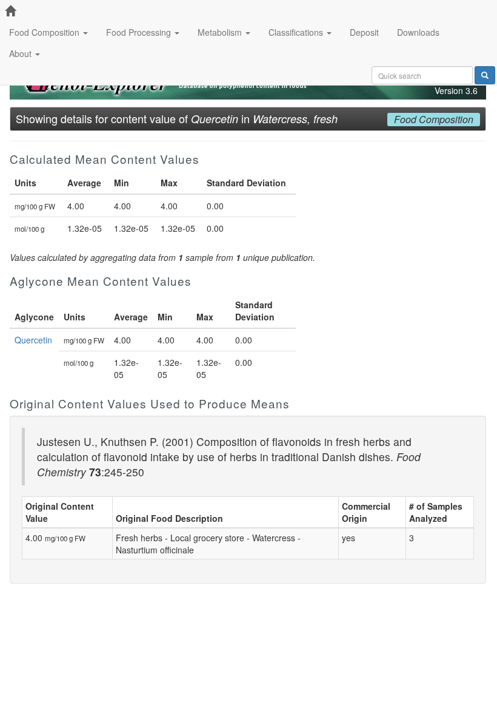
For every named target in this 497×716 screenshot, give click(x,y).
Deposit (364, 32)
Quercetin (33, 340)
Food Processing (139, 32)
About (21, 53)
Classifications (297, 32)
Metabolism (221, 32)
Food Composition (45, 32)
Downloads (418, 32)
